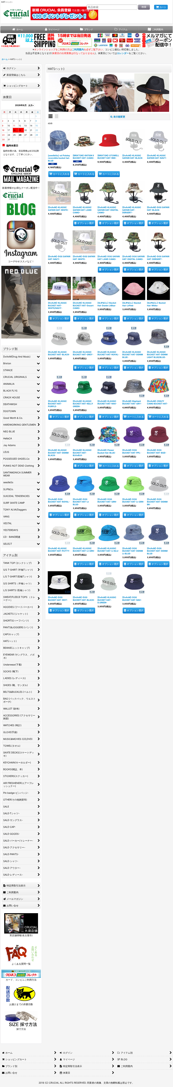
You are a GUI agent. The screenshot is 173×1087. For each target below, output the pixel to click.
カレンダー (123, 53)
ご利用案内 (78, 49)
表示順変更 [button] (119, 116)
